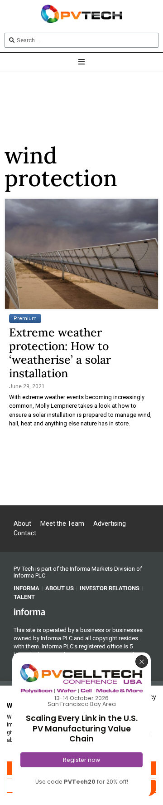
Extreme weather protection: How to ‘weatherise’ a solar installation (60, 352)
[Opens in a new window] (29, 611)
